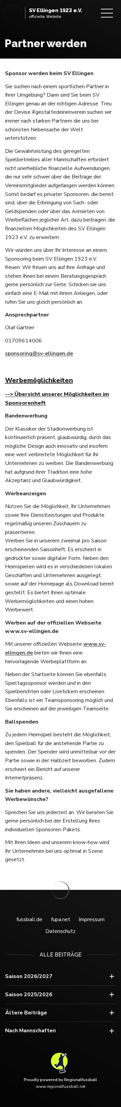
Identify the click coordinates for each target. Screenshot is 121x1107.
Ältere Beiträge (26, 1012)
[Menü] (107, 13)
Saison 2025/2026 (28, 994)
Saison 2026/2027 (28, 976)
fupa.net (60, 919)
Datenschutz (60, 931)
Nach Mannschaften (30, 1030)
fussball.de (29, 919)
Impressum (92, 919)
